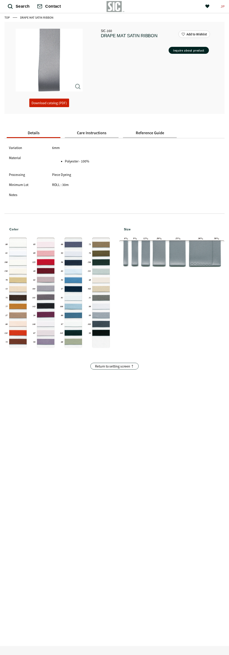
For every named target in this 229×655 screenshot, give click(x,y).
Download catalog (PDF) (49, 103)
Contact (53, 6)
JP (223, 6)
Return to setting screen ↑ (114, 366)
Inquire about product (188, 50)
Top (7, 17)
